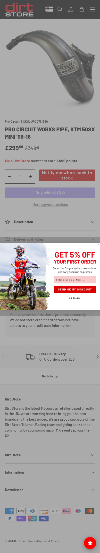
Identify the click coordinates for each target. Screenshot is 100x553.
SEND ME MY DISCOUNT (75, 289)
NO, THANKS (74, 298)
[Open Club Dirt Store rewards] (90, 543)
